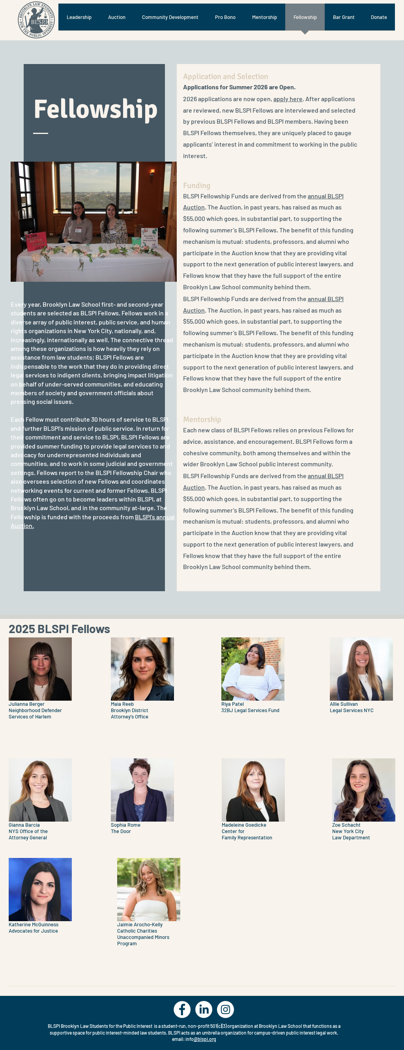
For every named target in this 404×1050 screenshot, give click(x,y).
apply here (288, 98)
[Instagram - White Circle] (225, 1009)
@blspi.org (205, 1039)
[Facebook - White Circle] (182, 1009)
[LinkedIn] (203, 1009)
